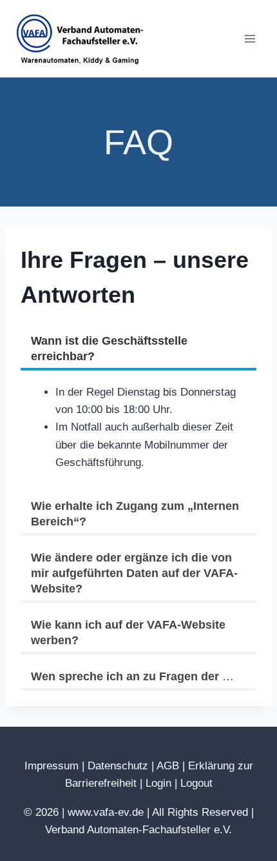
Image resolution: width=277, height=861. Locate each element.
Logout (196, 783)
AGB (168, 766)
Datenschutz (118, 766)
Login (158, 783)
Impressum (51, 766)
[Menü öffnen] (250, 38)
